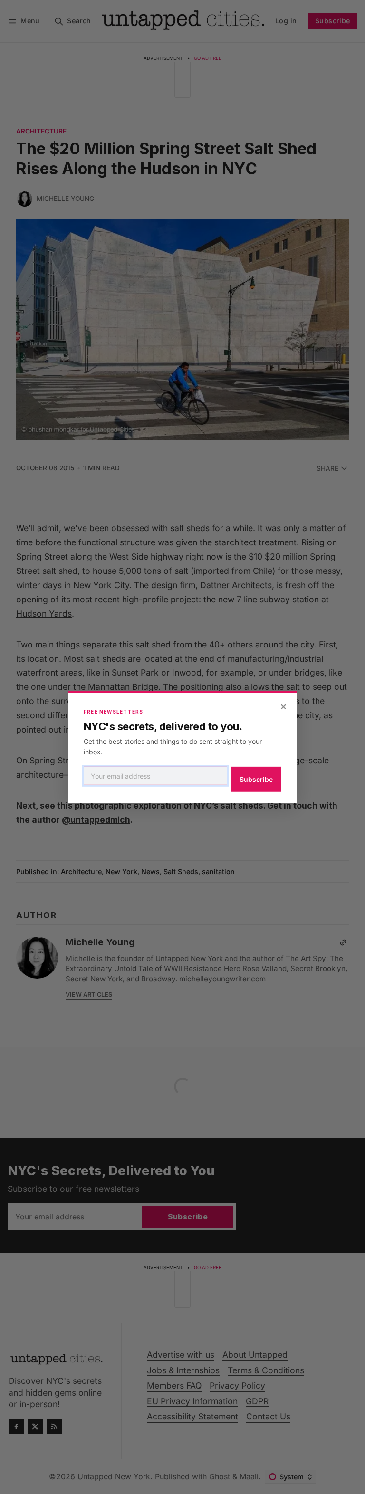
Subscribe (256, 779)
